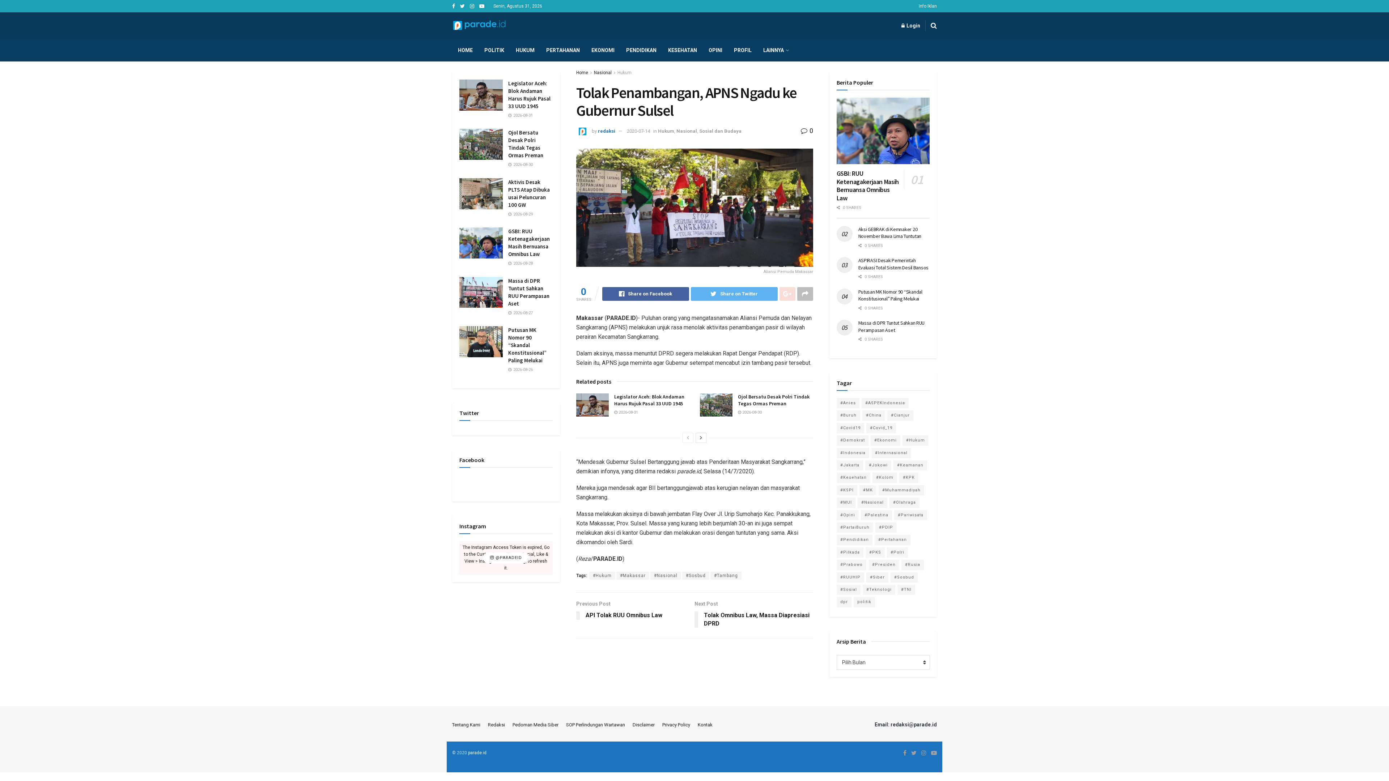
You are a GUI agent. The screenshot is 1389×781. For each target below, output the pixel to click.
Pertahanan (563, 50)
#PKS (875, 552)
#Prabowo (851, 564)
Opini (715, 50)
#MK (868, 490)
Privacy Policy (676, 724)
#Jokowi (878, 465)
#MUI (846, 502)
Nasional (603, 72)
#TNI (906, 589)
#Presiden (884, 564)
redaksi (606, 131)
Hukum (525, 50)
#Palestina (876, 515)
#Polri (897, 552)
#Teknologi (879, 589)
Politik (494, 50)
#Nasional (665, 575)
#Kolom (884, 477)
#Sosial (848, 589)
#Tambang (726, 575)
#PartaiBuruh (855, 527)
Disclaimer (644, 724)
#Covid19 (850, 428)
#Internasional (891, 453)
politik (864, 601)
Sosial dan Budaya (720, 131)
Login (912, 26)
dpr (844, 601)
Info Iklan (928, 6)
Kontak (705, 724)
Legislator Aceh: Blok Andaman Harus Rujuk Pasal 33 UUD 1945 (649, 400)
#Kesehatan (853, 477)
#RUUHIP (850, 577)
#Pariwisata (910, 515)
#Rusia (912, 564)
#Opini (847, 515)
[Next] (701, 438)
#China (874, 415)
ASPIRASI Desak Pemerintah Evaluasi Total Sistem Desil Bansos (893, 264)
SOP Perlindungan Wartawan (595, 724)
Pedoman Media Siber (535, 724)
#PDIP (886, 527)
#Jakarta (849, 465)
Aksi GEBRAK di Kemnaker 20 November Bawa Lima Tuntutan (889, 233)
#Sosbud (696, 575)
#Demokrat (852, 440)
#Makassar (633, 575)
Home (465, 50)
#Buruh (848, 415)
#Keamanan (910, 465)
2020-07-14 (638, 131)
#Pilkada (850, 552)
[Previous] (688, 438)
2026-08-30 (751, 412)
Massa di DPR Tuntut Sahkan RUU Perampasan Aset (891, 326)
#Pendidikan (854, 539)
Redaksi (496, 724)
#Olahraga (904, 502)
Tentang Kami (466, 724)
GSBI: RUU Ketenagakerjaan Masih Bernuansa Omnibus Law (868, 185)
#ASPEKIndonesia (885, 403)
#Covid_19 (881, 428)
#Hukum (602, 575)
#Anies (848, 403)
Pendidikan (641, 50)
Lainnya (773, 50)
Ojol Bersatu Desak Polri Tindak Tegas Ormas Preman (774, 400)
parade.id (477, 752)
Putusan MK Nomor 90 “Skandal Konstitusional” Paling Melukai (527, 345)
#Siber (877, 577)
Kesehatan (682, 50)
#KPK (909, 477)
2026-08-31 (627, 412)
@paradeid (508, 558)
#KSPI (847, 490)
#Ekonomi (885, 440)
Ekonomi (603, 50)
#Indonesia (853, 453)
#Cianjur (900, 415)
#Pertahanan (892, 539)
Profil (743, 50)
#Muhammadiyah (901, 490)
